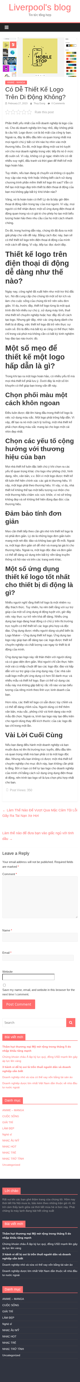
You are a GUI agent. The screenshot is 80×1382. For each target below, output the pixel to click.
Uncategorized (11, 1164)
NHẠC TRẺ (9, 1152)
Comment (9, 874)
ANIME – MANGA (13, 1110)
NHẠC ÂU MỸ (10, 1140)
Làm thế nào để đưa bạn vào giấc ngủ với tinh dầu (38, 836)
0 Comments (58, 103)
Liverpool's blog (40, 7)
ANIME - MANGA (16, 82)
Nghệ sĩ (7, 1134)
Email (6, 952)
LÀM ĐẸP (8, 1128)
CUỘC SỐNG (10, 1116)
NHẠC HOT (9, 1146)
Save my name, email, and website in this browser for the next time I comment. (38, 992)
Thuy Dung (40, 103)
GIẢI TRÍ (7, 1122)
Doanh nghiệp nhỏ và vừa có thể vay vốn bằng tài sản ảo (37, 1077)
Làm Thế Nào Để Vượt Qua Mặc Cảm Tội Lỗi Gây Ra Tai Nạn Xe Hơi (39, 813)
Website (7, 971)
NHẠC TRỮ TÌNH (13, 1158)
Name (7, 930)
